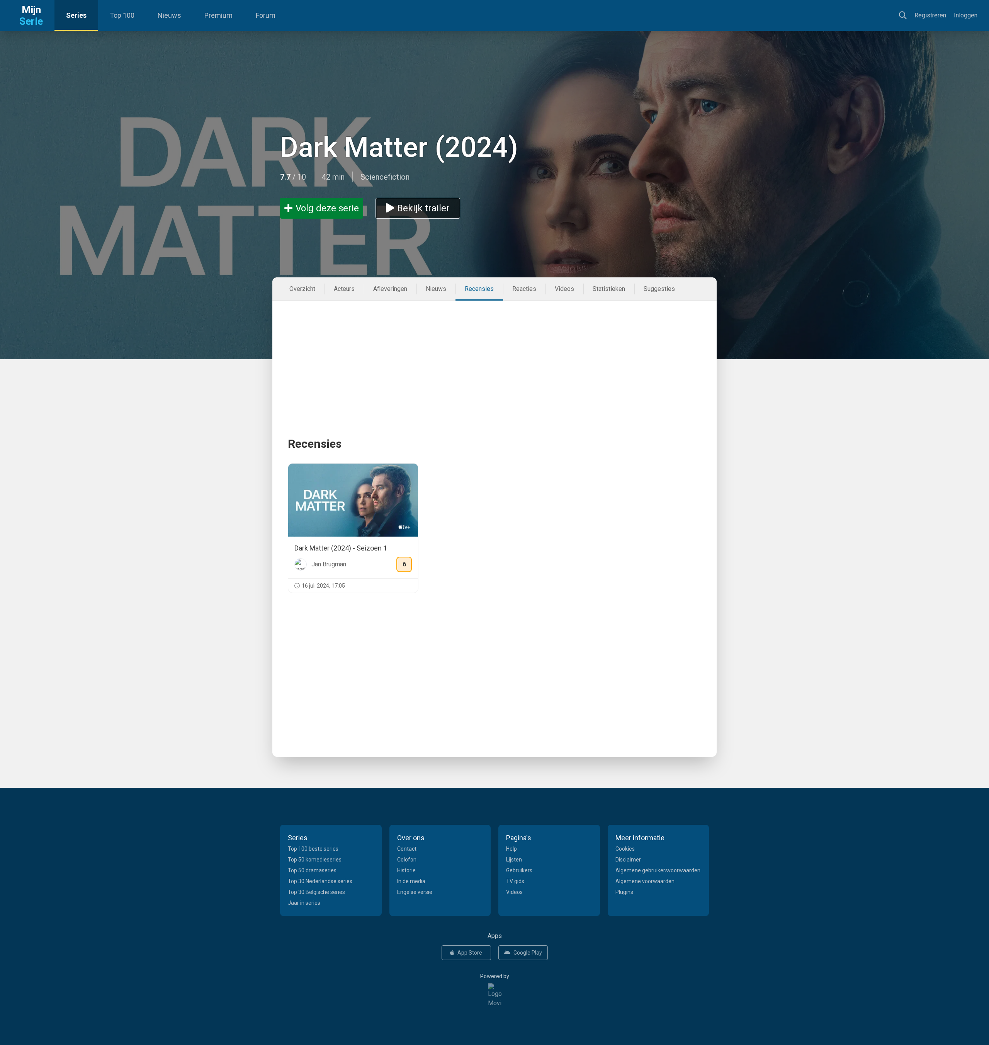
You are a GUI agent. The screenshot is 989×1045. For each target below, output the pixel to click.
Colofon (406, 859)
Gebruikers (519, 870)
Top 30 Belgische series (316, 892)
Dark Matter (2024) (399, 147)
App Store (469, 953)
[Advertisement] (494, 355)
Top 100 (122, 15)
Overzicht (302, 288)
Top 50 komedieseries (315, 859)
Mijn (31, 15)
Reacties (524, 288)
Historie (406, 870)
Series (76, 15)
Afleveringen (390, 288)
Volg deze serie (327, 208)
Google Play (527, 953)
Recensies (479, 288)
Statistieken (609, 288)
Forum (265, 15)
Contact (406, 849)
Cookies (625, 849)
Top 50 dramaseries (312, 870)
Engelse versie (414, 892)
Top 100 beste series (313, 849)
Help (511, 849)
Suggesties (659, 288)
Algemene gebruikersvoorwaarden (657, 870)
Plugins (624, 892)
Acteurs (344, 288)
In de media (411, 881)
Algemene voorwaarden (645, 881)
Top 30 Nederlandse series (320, 881)
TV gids (515, 881)
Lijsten (514, 859)
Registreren (930, 15)
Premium (218, 15)
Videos (564, 288)
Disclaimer (628, 859)
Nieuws (169, 15)
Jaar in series (304, 903)
